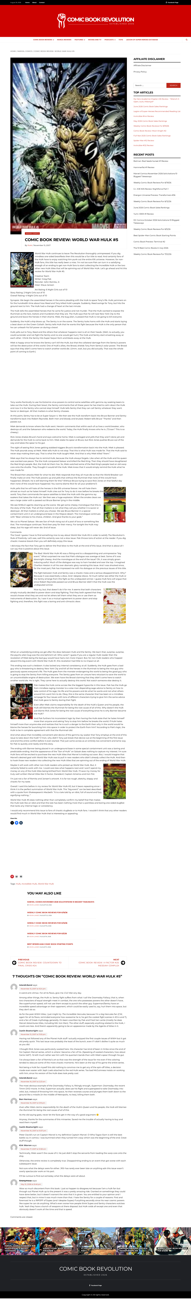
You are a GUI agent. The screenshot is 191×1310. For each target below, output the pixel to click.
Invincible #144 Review (144, 116)
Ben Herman (25, 1099)
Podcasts (109, 40)
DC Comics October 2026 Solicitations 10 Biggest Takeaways (156, 221)
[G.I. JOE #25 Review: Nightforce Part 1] (57, 1241)
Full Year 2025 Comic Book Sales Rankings (152, 136)
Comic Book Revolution (95, 1269)
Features (79, 40)
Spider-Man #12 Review (144, 141)
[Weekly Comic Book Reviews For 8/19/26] (19, 1241)
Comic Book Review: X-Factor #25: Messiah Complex (99, 962)
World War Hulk (46, 884)
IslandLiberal (25, 985)
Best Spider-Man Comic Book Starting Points (50, 944)
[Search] (186, 40)
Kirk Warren (25, 1145)
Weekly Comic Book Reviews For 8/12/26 (47, 923)
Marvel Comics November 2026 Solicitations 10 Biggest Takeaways (60, 902)
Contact (42, 2)
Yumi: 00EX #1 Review (144, 214)
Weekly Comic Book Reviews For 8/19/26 (47, 912)
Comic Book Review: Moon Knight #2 (150, 131)
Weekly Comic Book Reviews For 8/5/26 (47, 933)
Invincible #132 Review (143, 145)
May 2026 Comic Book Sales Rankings (150, 121)
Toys (121, 40)
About (34, 2)
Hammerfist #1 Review (144, 167)
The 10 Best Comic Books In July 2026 (151, 248)
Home (27, 2)
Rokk (30, 245)
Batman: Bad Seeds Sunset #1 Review (151, 161)
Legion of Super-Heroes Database (142, 40)
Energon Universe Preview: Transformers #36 (154, 195)
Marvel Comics (32, 233)
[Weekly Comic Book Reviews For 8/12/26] (134, 1241)
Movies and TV (94, 40)
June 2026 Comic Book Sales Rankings (151, 106)
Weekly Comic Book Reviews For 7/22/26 (152, 254)
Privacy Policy (140, 72)
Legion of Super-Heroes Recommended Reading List (157, 111)
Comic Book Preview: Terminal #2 (149, 242)
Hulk (18, 884)
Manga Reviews (64, 40)
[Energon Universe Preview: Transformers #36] (95, 1241)
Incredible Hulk (29, 884)
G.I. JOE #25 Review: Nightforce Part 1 (151, 189)
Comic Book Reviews (42, 40)
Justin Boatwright (28, 1031)
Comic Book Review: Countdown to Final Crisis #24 (40, 962)
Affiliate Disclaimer (142, 65)
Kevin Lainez (34, 905)
